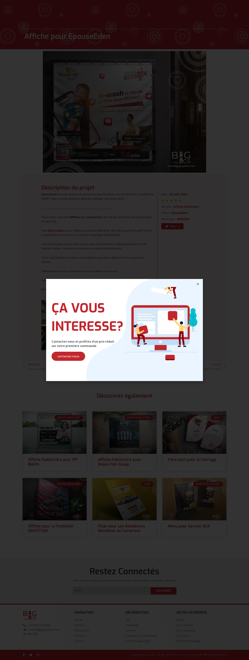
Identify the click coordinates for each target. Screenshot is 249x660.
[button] (68, 356)
